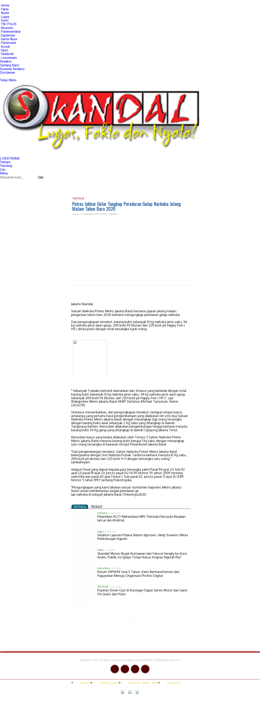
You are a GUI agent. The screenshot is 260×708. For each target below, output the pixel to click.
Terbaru (80, 507)
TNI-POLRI (78, 198)
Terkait (96, 507)
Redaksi (85, 683)
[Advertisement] (130, 246)
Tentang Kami (108, 683)
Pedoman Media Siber (142, 683)
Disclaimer (173, 683)
